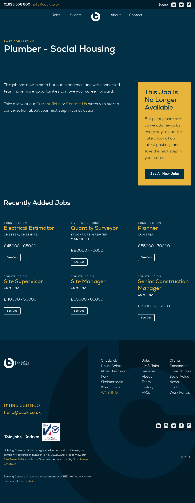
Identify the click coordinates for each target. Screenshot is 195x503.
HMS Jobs (150, 366)
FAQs (146, 392)
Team (146, 382)
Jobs (56, 15)
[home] (95, 16)
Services (149, 371)
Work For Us (179, 392)
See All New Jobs (164, 174)
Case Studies (180, 371)
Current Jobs (48, 104)
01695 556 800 (22, 405)
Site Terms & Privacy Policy (21, 459)
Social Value (179, 376)
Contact (135, 15)
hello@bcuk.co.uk (22, 412)
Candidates (178, 366)
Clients (76, 15)
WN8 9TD (109, 392)
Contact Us (76, 104)
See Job (12, 257)
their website (27, 481)
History (147, 387)
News (174, 382)
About (116, 15)
